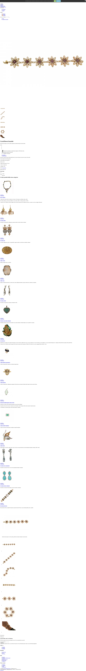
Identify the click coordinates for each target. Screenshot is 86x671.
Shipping (3, 657)
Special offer (4, 652)
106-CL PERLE (2, 197)
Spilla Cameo (2, 280)
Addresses (3, 664)
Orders (3, 666)
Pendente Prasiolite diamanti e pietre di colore (7, 402)
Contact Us (3, 661)
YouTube (3, 647)
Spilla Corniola (2, 260)
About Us (3, 658)
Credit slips (3, 665)
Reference (1, 169)
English (4, 14)
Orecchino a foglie (3, 300)
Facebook (3, 648)
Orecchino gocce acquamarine (4, 465)
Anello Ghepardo (3, 382)
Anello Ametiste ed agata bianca (5, 362)
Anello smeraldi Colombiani (4, 425)
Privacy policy (4, 660)
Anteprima (1, 258)
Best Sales (3, 653)
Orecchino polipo (3, 220)
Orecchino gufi (2, 240)
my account (3, 9)
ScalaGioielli (2, 195)
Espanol (4, 15)
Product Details (4, 155)
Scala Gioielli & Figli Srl (6, 668)
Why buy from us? (4, 659)
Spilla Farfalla (2, 445)
